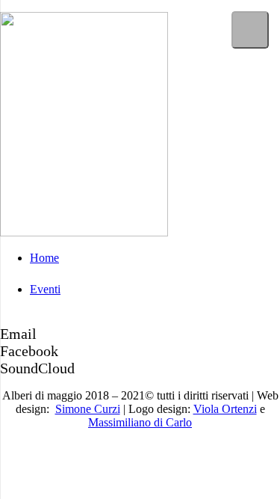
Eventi (45, 289)
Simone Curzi (87, 408)
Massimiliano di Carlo (140, 422)
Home (44, 257)
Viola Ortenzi (225, 408)
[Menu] (250, 30)
